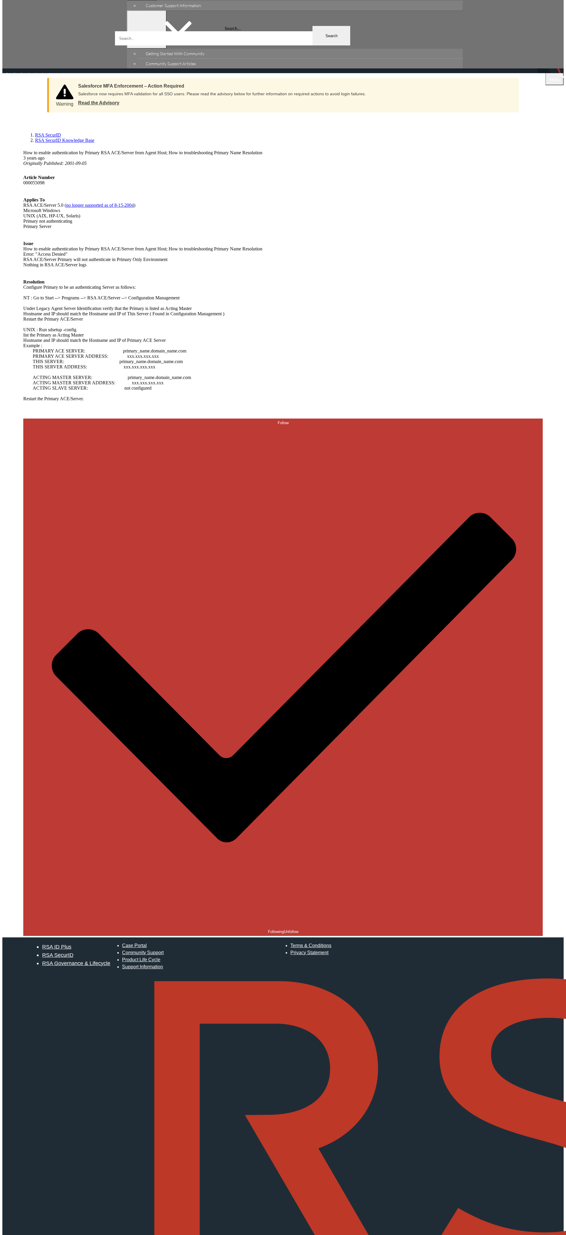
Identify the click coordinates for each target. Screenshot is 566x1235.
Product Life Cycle (141, 959)
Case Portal (134, 945)
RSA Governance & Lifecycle (76, 963)
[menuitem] (301, 5)
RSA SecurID (57, 955)
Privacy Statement (309, 952)
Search (331, 36)
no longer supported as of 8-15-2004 (100, 205)
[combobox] (232, 38)
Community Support (143, 952)
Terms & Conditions (310, 945)
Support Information (142, 966)
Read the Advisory (98, 102)
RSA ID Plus (56, 947)
